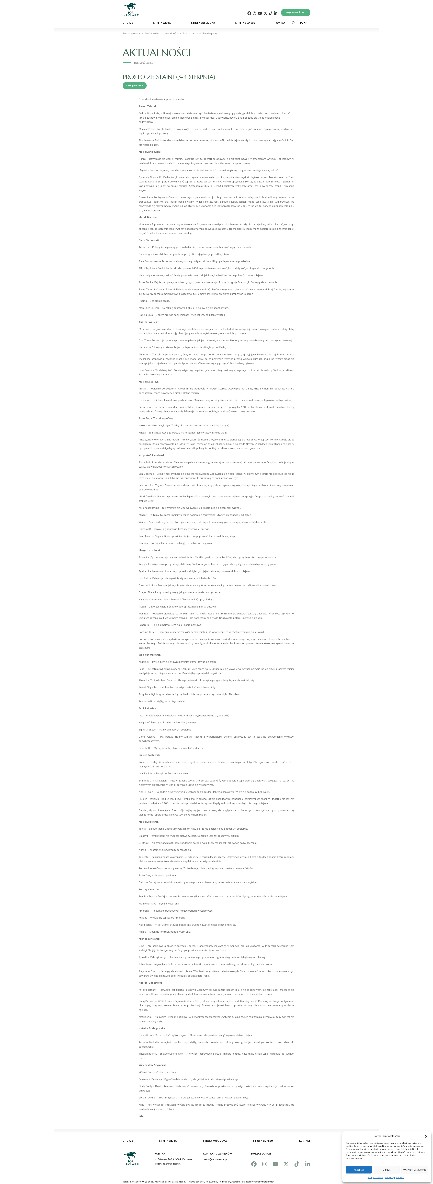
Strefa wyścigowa (203, 22)
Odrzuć (387, 1169)
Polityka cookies (375, 1177)
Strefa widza (162, 22)
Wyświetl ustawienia (414, 1169)
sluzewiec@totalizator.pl (167, 1163)
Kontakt (281, 22)
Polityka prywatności (394, 1177)
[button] (426, 1136)
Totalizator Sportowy (133, 1181)
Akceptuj (359, 1169)
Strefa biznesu (245, 22)
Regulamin (211, 1181)
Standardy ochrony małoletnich (258, 1181)
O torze (128, 22)
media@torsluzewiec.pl (215, 1159)
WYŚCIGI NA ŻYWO (295, 12)
